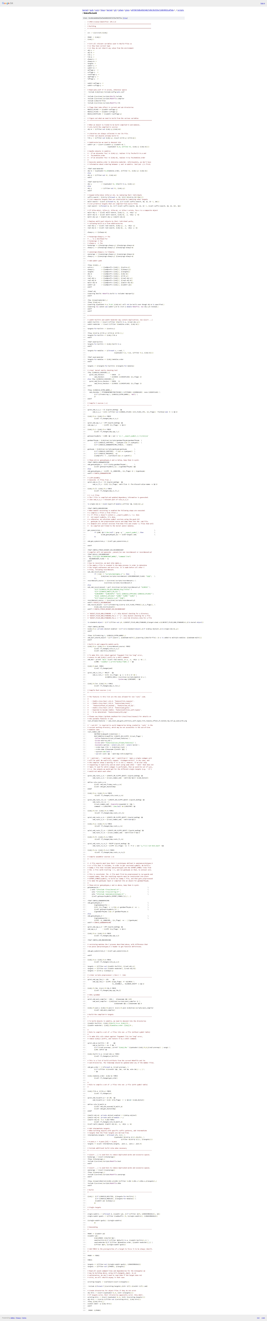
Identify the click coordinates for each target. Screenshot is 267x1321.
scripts (181, 10)
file (125, 18)
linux (103, 10)
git (115, 10)
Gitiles (13, 1318)
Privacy (18, 1318)
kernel (85, 10)
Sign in (263, 3)
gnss (127, 10)
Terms (24, 1318)
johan (120, 10)
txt (258, 1318)
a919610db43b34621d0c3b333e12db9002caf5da (152, 10)
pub (91, 10)
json (263, 1318)
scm (97, 10)
